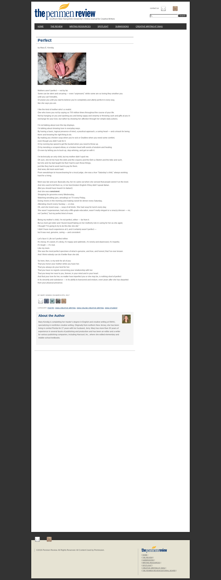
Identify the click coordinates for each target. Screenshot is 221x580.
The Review (56, 26)
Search (182, 16)
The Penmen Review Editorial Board (159, 570)
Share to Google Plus (58, 301)
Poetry (51, 308)
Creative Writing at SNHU (149, 26)
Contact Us (163, 8)
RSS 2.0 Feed (63, 301)
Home (41, 26)
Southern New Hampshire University (154, 550)
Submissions (122, 26)
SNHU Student (111, 308)
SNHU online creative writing (90, 308)
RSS (175, 8)
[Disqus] (84, 397)
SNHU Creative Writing (65, 308)
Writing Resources (80, 26)
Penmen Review (74, 11)
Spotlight (103, 26)
